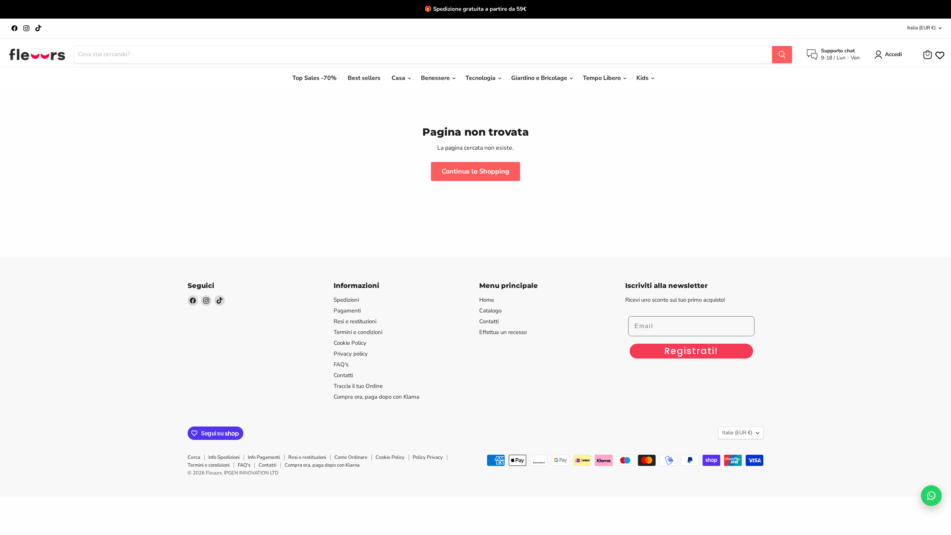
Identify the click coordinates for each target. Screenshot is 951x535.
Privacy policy (351, 353)
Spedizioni (346, 300)
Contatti (343, 375)
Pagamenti (347, 310)
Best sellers (364, 78)
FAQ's (341, 364)
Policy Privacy (428, 457)
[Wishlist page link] (939, 54)
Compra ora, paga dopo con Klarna (376, 397)
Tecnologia (481, 78)
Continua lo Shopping (475, 171)
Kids (643, 78)
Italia (921, 28)
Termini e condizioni (358, 332)
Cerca (194, 457)
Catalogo (490, 310)
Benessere (436, 78)
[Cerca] (782, 54)
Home (486, 300)
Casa (399, 78)
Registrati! (691, 351)
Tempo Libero (602, 78)
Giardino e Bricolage (540, 78)
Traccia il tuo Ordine (358, 386)
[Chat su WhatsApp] (931, 495)
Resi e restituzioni (355, 321)
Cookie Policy (350, 343)
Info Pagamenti (264, 457)
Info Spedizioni (224, 457)
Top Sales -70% (314, 78)
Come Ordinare (350, 457)
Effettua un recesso (503, 332)
